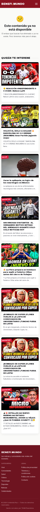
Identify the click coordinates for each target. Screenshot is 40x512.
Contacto (24, 480)
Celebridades (6, 491)
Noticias (4, 488)
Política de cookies (28, 477)
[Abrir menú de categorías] (36, 4)
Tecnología (5, 481)
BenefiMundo (12, 3)
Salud (3, 474)
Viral (3, 467)
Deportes (4, 484)
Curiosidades (6, 471)
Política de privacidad (29, 467)
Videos (4, 477)
